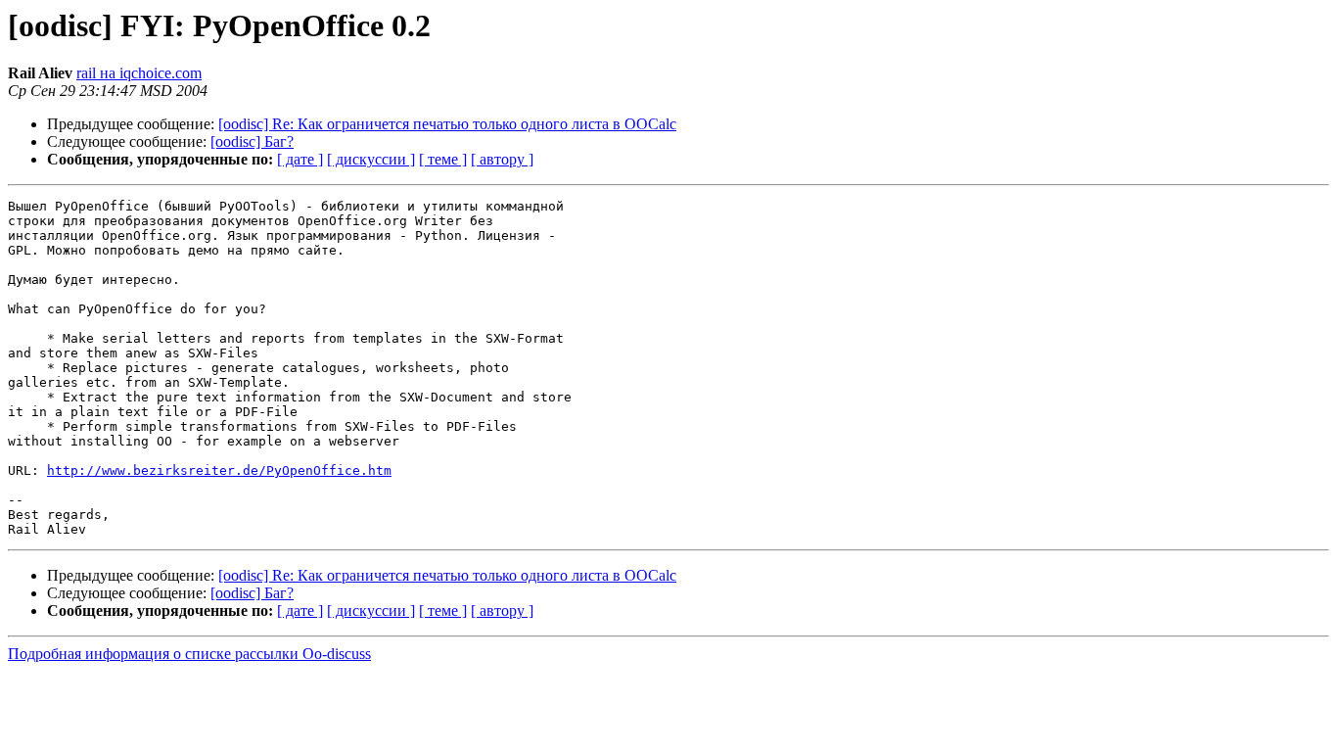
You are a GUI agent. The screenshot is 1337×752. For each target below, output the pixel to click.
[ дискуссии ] (371, 159)
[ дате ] (300, 159)
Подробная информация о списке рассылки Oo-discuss (189, 653)
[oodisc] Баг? (252, 141)
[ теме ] (443, 159)
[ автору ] (502, 159)
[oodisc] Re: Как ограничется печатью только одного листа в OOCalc (447, 124)
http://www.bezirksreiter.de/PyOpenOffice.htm (219, 470)
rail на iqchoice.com (139, 73)
